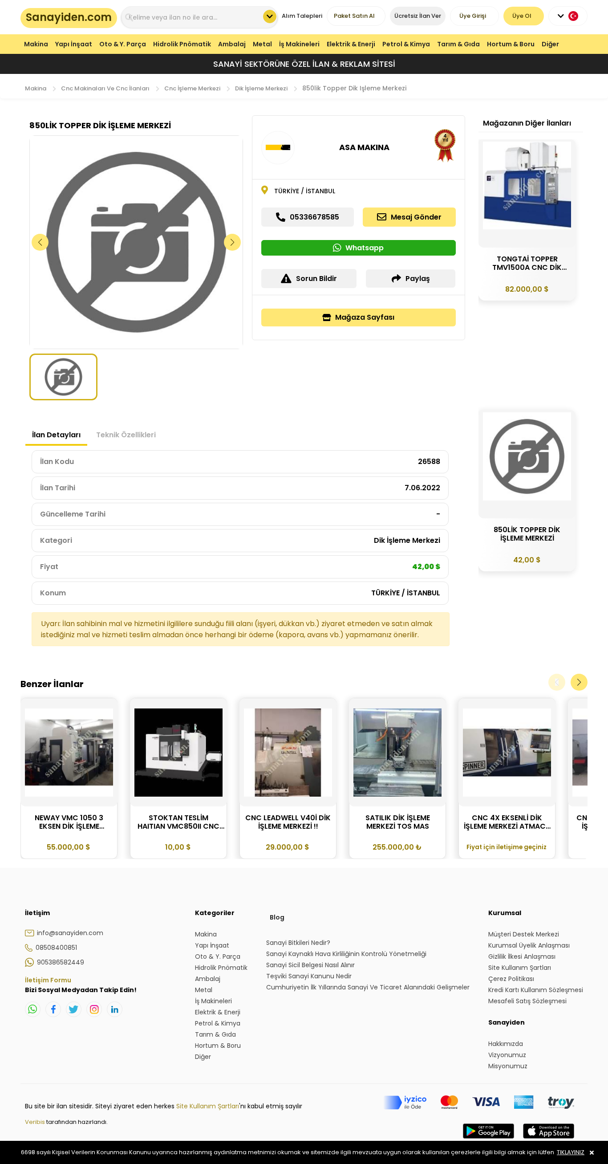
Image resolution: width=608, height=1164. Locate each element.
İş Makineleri (299, 44)
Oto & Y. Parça (122, 44)
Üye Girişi (472, 16)
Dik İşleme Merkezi (261, 88)
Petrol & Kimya (406, 44)
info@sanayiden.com (70, 932)
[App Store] (548, 1140)
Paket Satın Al (354, 16)
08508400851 (56, 947)
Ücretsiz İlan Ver (417, 16)
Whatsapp (364, 248)
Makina (36, 44)
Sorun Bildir (316, 278)
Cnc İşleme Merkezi (192, 88)
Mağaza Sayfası (364, 317)
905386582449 (60, 962)
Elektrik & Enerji (351, 44)
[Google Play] (488, 1140)
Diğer (550, 44)
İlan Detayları (56, 435)
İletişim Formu (48, 980)
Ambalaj (232, 44)
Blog (277, 917)
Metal (262, 44)
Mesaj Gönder (416, 217)
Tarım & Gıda (458, 44)
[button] (233, 242)
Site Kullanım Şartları (207, 1106)
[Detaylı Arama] (269, 16)
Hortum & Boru (511, 44)
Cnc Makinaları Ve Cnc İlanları (105, 88)
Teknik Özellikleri (126, 435)
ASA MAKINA (364, 147)
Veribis (35, 1122)
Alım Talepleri (302, 16)
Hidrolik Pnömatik (182, 44)
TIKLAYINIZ (570, 1152)
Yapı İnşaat (73, 44)
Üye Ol (521, 16)
